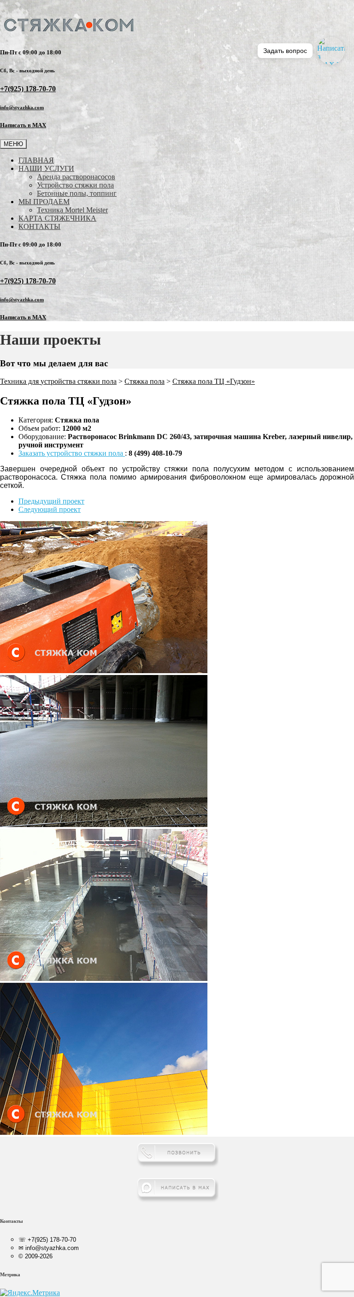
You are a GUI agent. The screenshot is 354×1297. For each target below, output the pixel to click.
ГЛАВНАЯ (36, 160)
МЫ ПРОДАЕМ (44, 201)
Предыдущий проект (51, 501)
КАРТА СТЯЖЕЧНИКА (57, 218)
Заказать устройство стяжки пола (71, 453)
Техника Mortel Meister (72, 210)
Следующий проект (49, 509)
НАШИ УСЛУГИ (46, 168)
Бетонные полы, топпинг (77, 193)
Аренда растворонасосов (76, 177)
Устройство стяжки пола (75, 185)
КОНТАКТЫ (39, 226)
